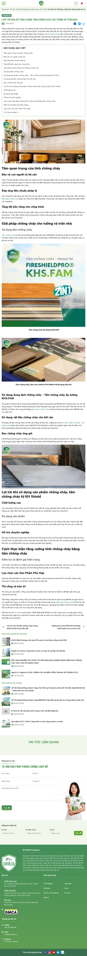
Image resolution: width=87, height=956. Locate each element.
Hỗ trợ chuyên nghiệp (12, 97)
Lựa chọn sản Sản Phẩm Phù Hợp (17, 108)
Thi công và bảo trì (11, 112)
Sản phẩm (68, 884)
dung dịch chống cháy (40, 409)
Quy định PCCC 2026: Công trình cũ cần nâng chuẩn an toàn (37, 721)
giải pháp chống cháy (10, 199)
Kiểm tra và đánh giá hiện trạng (16, 105)
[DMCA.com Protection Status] (11, 914)
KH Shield (18, 612)
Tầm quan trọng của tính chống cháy (18, 53)
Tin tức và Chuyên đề (51, 893)
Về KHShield (48, 884)
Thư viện (67, 893)
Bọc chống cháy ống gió (13, 82)
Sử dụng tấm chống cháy (13, 71)
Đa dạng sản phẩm (11, 94)
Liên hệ (46, 897)
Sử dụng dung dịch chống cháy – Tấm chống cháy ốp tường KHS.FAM (31, 75)
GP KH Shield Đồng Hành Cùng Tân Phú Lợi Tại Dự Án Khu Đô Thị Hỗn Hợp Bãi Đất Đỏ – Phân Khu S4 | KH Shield (48, 689)
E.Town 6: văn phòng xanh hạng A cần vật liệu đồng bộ (34, 711)
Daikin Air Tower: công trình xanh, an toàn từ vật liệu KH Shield (38, 651)
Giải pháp (47, 888)
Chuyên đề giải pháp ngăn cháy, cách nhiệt (31, 9)
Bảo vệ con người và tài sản (14, 57)
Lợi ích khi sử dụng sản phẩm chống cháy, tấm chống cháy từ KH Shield (32, 86)
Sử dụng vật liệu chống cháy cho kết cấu (19, 79)
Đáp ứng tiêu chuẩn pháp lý (14, 60)
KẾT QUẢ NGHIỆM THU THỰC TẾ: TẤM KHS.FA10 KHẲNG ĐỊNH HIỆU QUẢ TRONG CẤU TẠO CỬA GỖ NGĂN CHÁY (46, 661)
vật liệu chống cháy (51, 34)
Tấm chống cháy (8, 235)
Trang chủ (5, 9)
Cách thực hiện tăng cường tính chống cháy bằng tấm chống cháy (30, 101)
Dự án (66, 888)
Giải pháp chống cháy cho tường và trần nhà (21, 68)
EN (83, 8)
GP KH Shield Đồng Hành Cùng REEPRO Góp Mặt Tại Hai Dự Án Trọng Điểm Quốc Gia (47, 700)
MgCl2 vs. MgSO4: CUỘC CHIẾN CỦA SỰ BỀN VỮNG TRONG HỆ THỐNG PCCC (44, 672)
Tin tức (12, 9)
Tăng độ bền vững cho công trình (17, 64)
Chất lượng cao (10, 90)
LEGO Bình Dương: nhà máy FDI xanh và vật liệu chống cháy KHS (39, 640)
